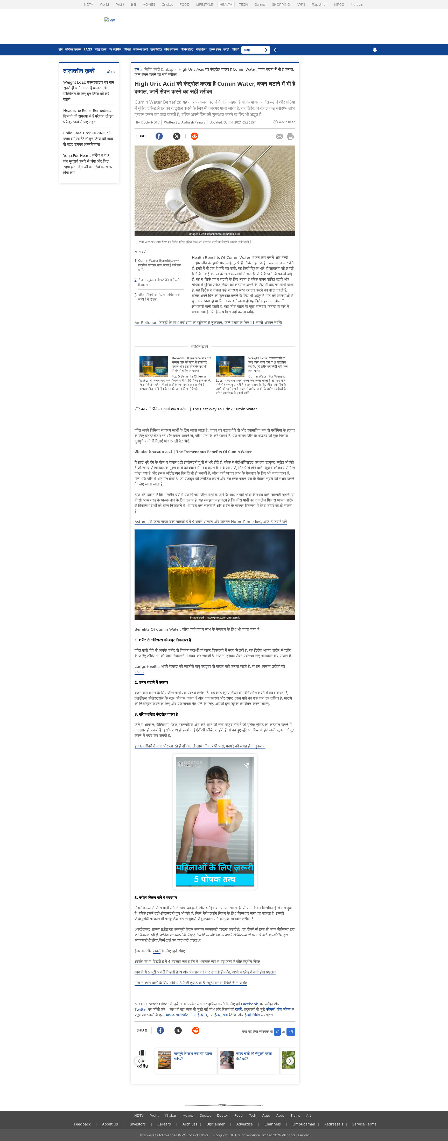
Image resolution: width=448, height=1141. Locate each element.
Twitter (141, 1009)
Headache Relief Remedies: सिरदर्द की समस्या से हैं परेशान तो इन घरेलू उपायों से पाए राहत (88, 116)
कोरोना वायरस (73, 49)
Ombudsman (303, 1124)
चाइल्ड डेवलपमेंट (177, 1014)
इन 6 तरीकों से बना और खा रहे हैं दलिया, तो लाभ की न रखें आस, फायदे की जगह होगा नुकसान (200, 745)
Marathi (357, 4)
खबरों (157, 950)
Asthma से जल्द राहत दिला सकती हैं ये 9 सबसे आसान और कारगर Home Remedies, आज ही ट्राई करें (211, 521)
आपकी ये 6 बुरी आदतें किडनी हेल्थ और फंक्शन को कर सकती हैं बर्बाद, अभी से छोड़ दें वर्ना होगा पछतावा (205, 972)
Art (308, 1115)
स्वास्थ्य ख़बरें (140, 49)
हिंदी (133, 4)
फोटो (226, 49)
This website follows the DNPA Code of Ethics (173, 1135)
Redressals (333, 1124)
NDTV (88, 4)
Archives (190, 1124)
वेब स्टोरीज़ (115, 49)
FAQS (88, 49)
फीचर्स (127, 49)
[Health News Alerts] (375, 49)
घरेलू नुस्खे (100, 49)
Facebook (249, 1003)
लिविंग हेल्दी (187, 49)
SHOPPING (281, 4)
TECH (243, 4)
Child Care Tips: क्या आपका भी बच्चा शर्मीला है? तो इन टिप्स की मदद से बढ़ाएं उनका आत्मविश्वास (88, 138)
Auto (266, 1115)
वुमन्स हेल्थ (215, 49)
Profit (120, 4)
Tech (252, 1115)
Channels (272, 1124)
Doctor (222, 1115)
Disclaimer (215, 1124)
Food (238, 1115)
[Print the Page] (290, 136)
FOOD (185, 4)
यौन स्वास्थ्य (171, 49)
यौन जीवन (284, 1009)
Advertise (244, 1124)
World (104, 4)
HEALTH (226, 4)
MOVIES (149, 4)
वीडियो (235, 49)
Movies (188, 1115)
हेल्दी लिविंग (252, 1014)
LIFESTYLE (204, 4)
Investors (138, 1124)
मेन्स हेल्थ (201, 49)
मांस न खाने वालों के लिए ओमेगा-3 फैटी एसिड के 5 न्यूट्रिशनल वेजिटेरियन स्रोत (191, 982)
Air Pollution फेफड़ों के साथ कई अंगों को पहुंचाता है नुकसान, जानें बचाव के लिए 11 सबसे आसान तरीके (208, 322)
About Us (110, 1124)
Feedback (82, 1124)
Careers (164, 1124)
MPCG (339, 4)
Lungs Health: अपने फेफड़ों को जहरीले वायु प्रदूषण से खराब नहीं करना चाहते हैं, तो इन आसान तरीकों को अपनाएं (210, 669)
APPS (301, 4)
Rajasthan (319, 4)
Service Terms (364, 1124)
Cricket (167, 4)
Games (260, 4)
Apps (280, 1115)
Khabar (170, 1115)
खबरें (238, 1009)
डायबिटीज (229, 1014)
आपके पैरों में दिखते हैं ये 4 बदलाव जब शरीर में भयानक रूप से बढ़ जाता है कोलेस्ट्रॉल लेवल (197, 961)
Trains (295, 1115)
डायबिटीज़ (156, 49)
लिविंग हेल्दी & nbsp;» (161, 69)
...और (109, 71)
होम (60, 49)
